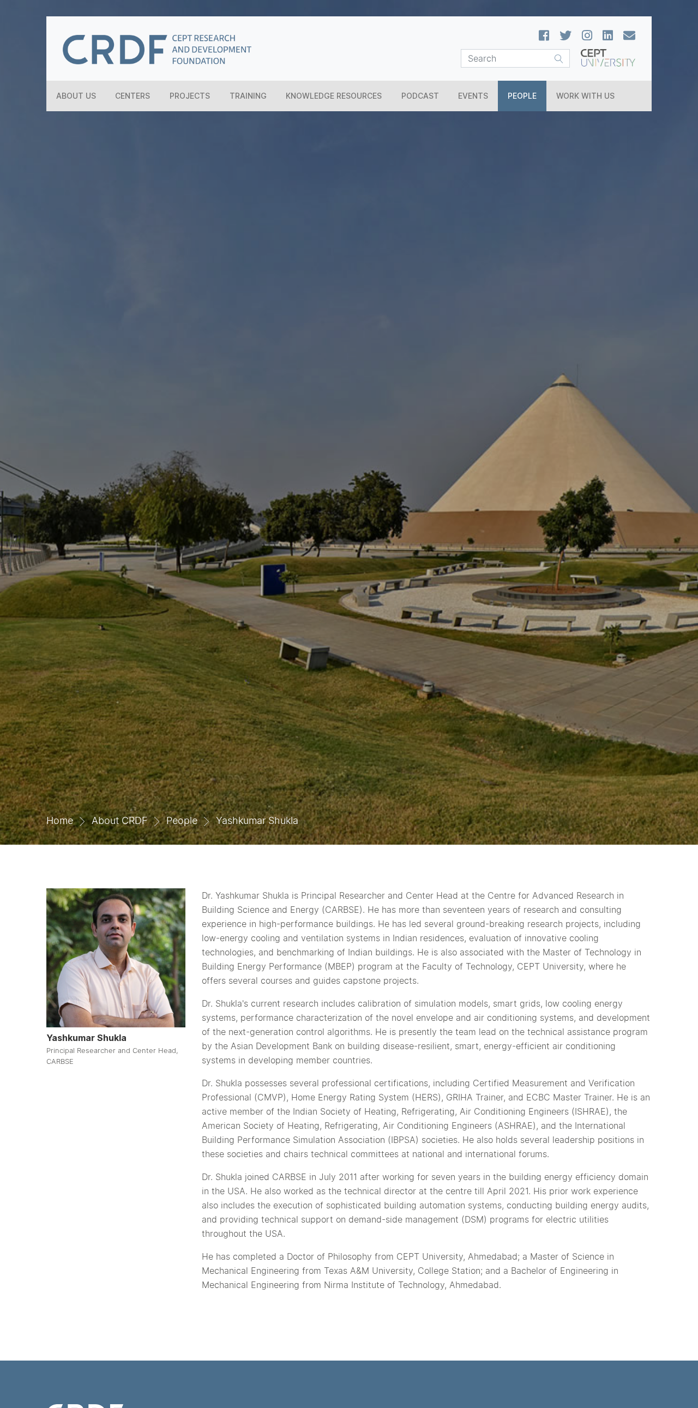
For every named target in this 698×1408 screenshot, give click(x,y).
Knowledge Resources (334, 95)
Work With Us (585, 95)
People (522, 95)
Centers (132, 95)
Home (59, 820)
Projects (190, 95)
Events (473, 95)
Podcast (420, 95)
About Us (76, 95)
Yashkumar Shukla (257, 820)
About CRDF (120, 820)
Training (248, 95)
